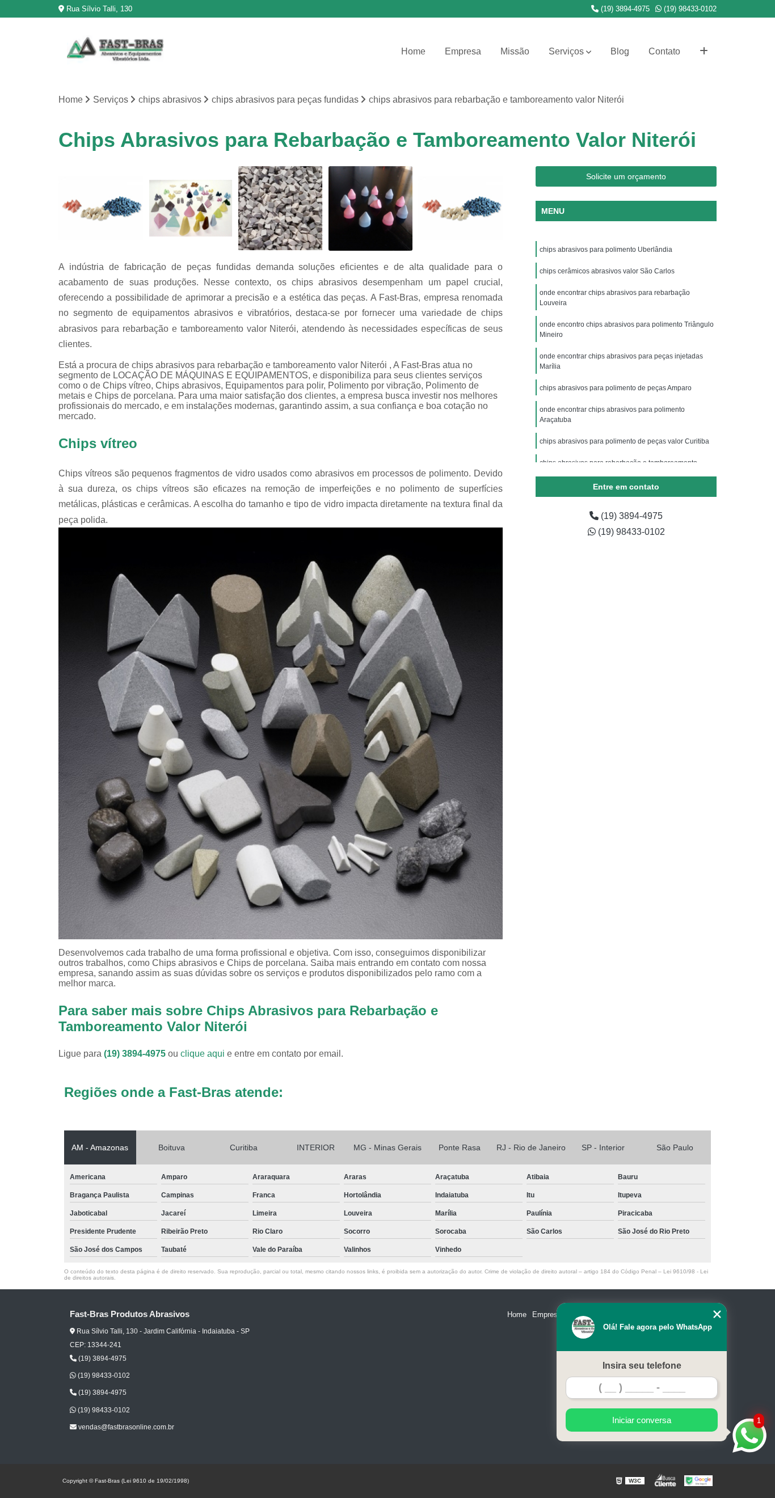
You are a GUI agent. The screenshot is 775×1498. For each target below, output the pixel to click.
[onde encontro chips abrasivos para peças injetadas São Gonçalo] (370, 208)
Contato (664, 51)
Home (413, 51)
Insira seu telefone (642, 1365)
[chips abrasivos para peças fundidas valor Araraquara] (191, 208)
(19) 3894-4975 (624, 9)
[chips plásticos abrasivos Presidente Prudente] (100, 208)
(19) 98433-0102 (689, 9)
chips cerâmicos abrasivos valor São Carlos (607, 271)
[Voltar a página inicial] (115, 51)
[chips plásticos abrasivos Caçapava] (460, 208)
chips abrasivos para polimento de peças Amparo (616, 388)
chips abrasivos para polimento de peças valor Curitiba (624, 441)
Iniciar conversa (641, 1420)
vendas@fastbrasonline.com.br (125, 1427)
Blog (619, 51)
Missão (514, 51)
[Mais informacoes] (704, 51)
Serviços (566, 51)
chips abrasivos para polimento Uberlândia (607, 250)
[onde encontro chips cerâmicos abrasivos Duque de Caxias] (280, 208)
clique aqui (202, 1053)
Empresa (463, 51)
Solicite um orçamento (626, 176)
